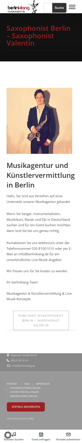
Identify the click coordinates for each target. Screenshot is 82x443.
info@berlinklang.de (23, 365)
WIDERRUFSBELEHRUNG (23, 396)
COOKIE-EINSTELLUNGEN (24, 391)
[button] (8, 435)
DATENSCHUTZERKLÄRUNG (25, 388)
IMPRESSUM (43, 383)
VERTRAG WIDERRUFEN (26, 407)
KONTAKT (12, 383)
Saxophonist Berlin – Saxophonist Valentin (41, 320)
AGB (26, 383)
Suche (59, 7)
